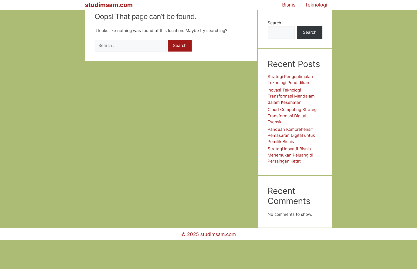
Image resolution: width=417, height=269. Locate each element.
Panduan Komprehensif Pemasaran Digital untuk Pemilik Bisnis (291, 135)
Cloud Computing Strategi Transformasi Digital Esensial (293, 115)
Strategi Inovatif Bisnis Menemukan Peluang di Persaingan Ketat (290, 155)
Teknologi (316, 5)
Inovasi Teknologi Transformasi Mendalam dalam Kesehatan (291, 96)
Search (274, 22)
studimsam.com (109, 4)
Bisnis (288, 5)
